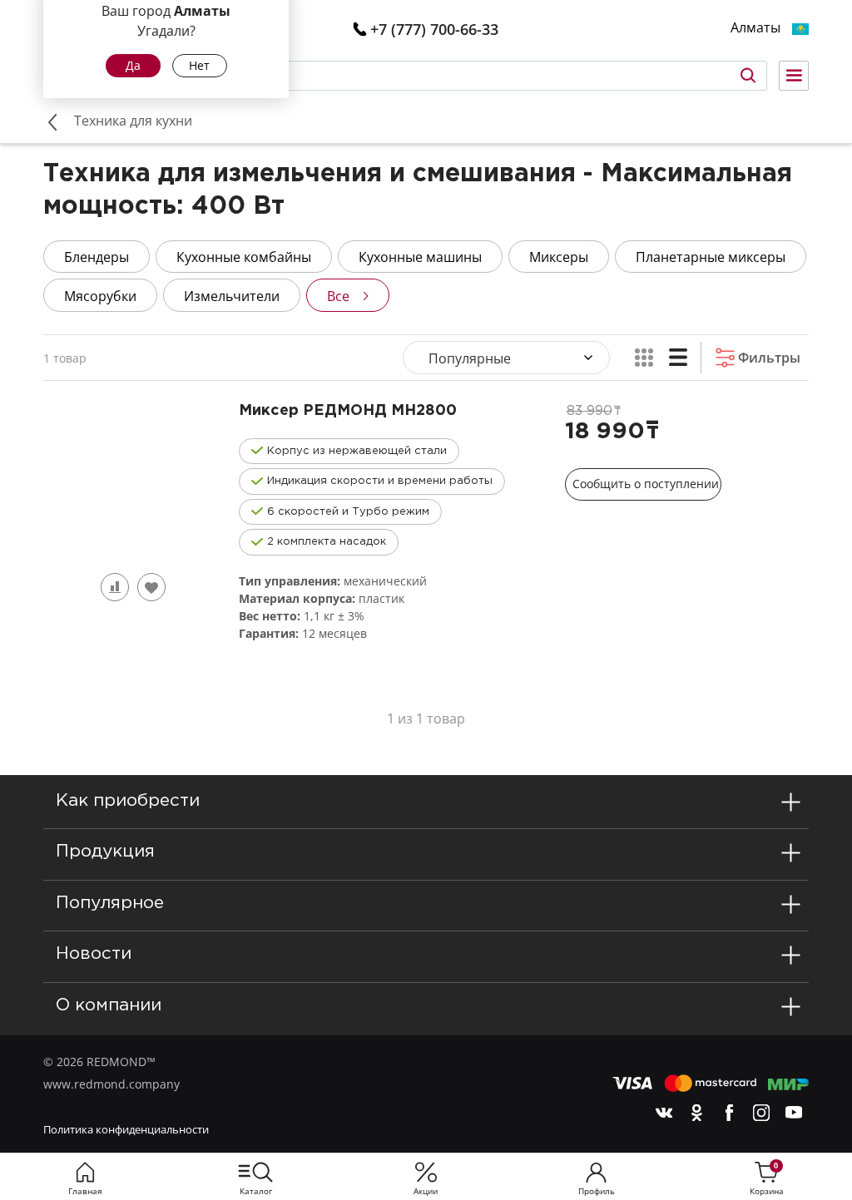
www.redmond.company (111, 1084)
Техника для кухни (133, 120)
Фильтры (767, 357)
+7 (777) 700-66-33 (434, 29)
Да (133, 65)
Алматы (755, 28)
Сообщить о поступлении (645, 483)
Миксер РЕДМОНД (348, 410)
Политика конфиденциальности (126, 1129)
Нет (199, 65)
